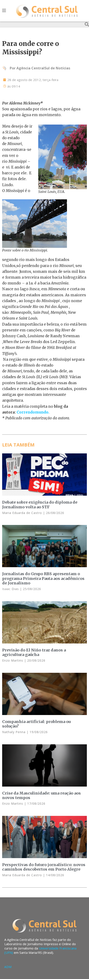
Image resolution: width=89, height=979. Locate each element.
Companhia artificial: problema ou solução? (36, 724)
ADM (7, 967)
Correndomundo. (33, 412)
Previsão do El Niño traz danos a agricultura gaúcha (34, 652)
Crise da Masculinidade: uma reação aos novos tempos (41, 795)
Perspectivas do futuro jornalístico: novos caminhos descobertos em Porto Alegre (43, 867)
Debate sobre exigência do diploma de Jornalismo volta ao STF (39, 504)
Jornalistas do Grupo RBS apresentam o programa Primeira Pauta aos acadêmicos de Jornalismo (43, 578)
